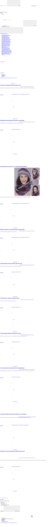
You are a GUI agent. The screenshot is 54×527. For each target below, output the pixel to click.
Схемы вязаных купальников (5, 36)
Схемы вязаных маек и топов (5, 37)
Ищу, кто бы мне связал (4, 505)
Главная (1, 33)
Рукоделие (3, 54)
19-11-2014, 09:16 (15, 296)
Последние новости (4, 518)
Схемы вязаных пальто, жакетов (6, 40)
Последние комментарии (10, 518)
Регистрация (3, 521)
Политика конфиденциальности (13, 522)
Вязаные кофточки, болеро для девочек (7, 50)
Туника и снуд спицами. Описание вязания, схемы (10, 85)
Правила (6, 33)
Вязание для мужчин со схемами (6, 45)
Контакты (3, 33)
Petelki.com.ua (6, 522)
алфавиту (3, 76)
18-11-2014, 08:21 (15, 331)
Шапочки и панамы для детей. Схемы (6, 52)
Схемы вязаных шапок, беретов (15, 203)
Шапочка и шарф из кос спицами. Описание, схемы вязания (12, 229)
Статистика (6, 521)
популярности (3, 74)
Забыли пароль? (7, 26)
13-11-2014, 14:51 (15, 401)
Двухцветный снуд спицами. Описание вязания (9, 298)
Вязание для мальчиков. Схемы (6, 53)
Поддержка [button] (3, 519)
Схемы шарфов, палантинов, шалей (6, 41)
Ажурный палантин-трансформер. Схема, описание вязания (12, 367)
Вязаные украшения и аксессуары (6, 44)
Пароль (4, 25)
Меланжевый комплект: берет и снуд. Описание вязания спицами (13, 166)
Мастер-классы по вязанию (5, 47)
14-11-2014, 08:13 (15, 366)
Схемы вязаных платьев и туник (6, 38)
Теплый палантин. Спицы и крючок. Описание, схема (11, 263)
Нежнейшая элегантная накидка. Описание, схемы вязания (12, 120)
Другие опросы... (2, 502)
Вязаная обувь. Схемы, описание (6, 43)
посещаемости (3, 75)
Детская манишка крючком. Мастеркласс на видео (10, 333)
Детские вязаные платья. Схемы (6, 49)
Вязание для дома (4, 46)
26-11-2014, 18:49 (15, 118)
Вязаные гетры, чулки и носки (5, 42)
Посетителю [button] (3, 520)
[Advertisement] (27, 521)
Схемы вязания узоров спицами (6, 48)
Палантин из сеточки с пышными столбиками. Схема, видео (12, 451)
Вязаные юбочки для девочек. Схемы (6, 51)
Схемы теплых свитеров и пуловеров (6, 39)
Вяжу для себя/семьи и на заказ (5, 504)
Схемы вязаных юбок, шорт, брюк (6, 35)
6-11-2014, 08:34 (15, 449)
